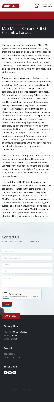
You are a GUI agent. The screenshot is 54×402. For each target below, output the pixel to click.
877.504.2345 (46, 6)
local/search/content (16, 25)
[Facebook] (6, 372)
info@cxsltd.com (12, 357)
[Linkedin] (10, 372)
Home (4, 25)
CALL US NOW (45, 4)
